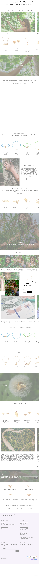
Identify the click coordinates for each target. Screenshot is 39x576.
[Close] (32, 281)
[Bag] (37, 1)
